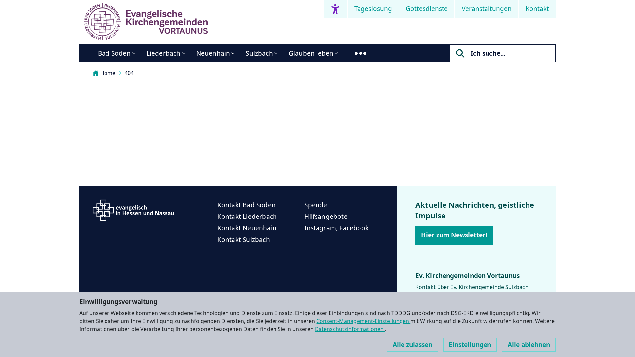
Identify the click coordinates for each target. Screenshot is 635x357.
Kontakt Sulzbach (243, 239)
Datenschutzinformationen (350, 329)
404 (129, 73)
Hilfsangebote (325, 216)
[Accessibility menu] (335, 9)
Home (107, 73)
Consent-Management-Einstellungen (364, 321)
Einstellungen (470, 344)
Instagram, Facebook (336, 228)
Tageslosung (373, 8)
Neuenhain (213, 53)
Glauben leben (311, 53)
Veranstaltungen (487, 8)
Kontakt (537, 8)
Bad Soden (114, 53)
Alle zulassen (412, 344)
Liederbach (164, 53)
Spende (315, 205)
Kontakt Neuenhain (246, 228)
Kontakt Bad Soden (246, 205)
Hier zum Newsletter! (454, 235)
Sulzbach (259, 53)
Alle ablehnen (529, 344)
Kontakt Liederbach (247, 216)
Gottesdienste (427, 8)
